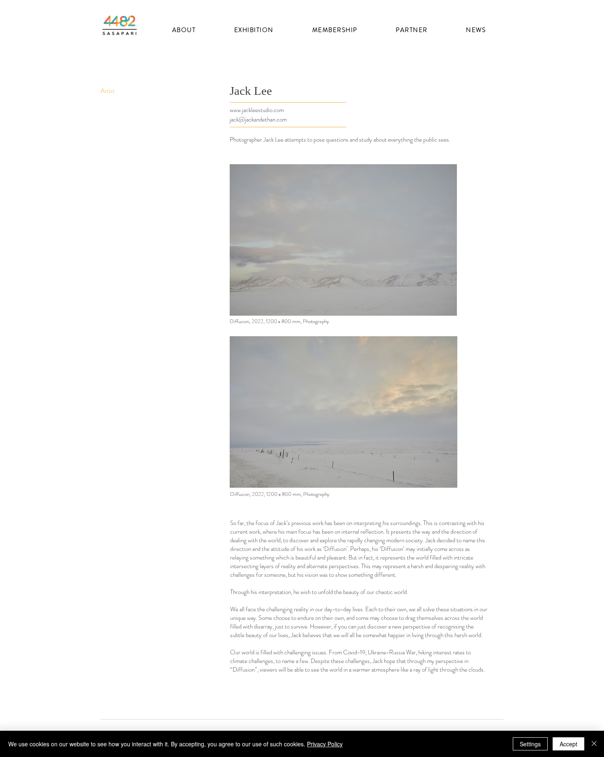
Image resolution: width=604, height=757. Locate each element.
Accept (568, 744)
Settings (530, 744)
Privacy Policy (325, 744)
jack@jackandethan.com (258, 119)
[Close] (594, 743)
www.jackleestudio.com (257, 110)
